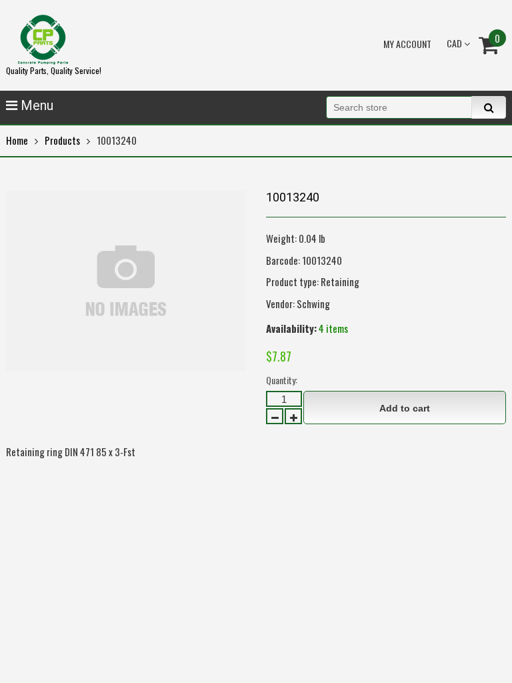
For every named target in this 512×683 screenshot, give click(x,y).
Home (17, 140)
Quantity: (281, 380)
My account (407, 44)
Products (62, 140)
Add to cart (404, 408)
